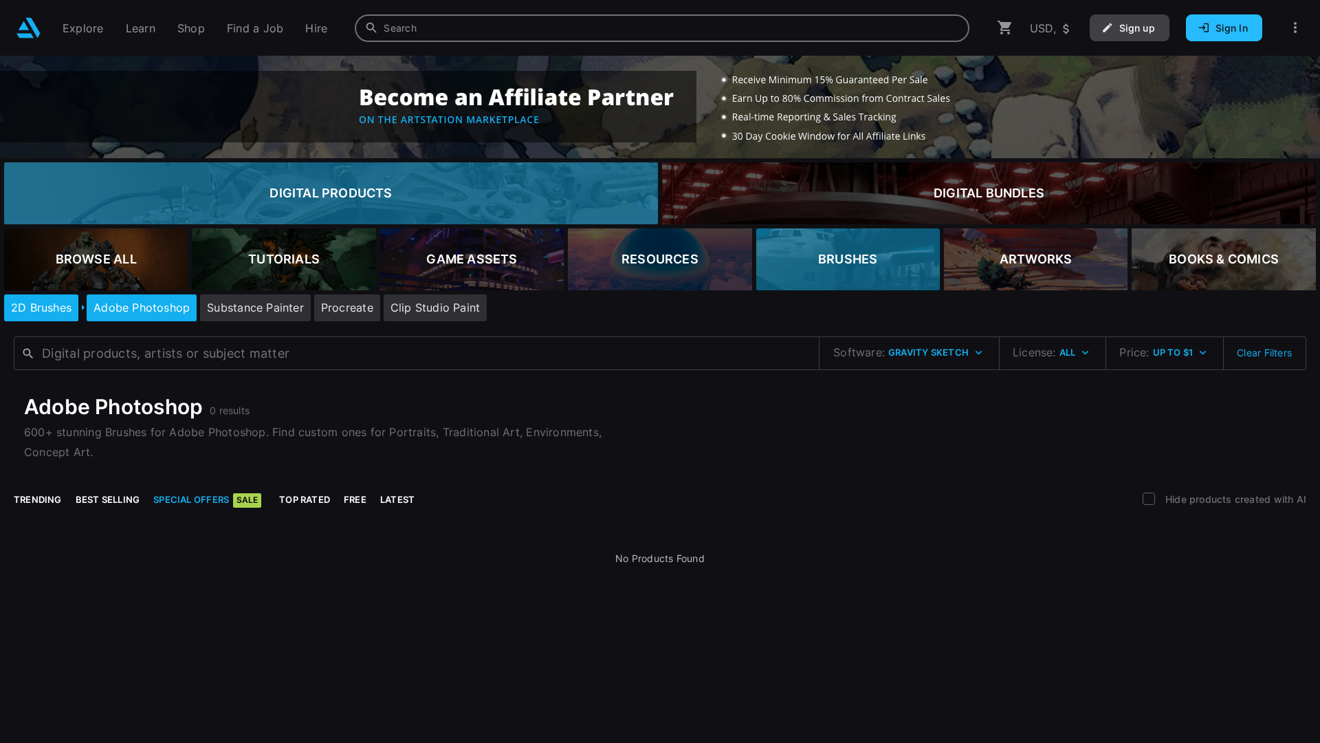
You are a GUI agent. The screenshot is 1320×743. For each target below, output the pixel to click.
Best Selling (108, 499)
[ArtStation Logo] (28, 28)
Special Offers (205, 499)
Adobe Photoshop (142, 307)
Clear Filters (1264, 352)
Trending (38, 499)
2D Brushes (41, 307)
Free (355, 499)
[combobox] (662, 28)
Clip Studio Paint (435, 307)
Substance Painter (255, 307)
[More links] (1295, 28)
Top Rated (304, 499)
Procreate (347, 307)
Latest (397, 499)
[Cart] (1005, 28)
